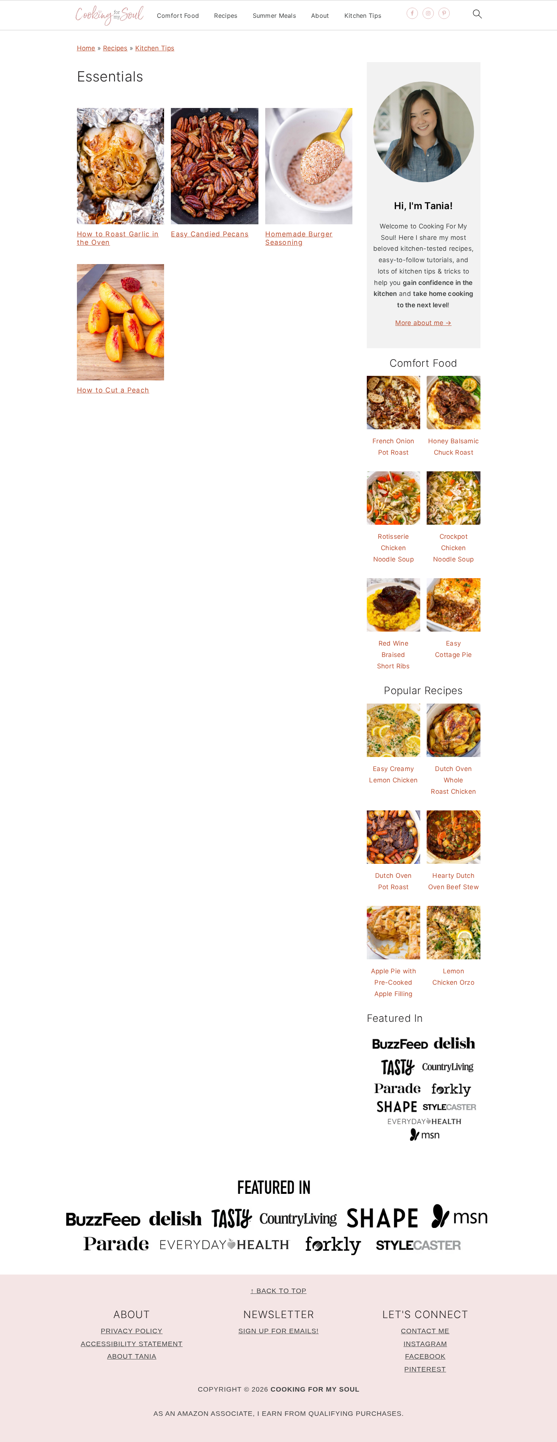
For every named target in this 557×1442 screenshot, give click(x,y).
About (320, 15)
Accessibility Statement (132, 1344)
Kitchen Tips (363, 15)
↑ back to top (278, 1291)
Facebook (425, 1356)
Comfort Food (178, 15)
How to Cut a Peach (113, 390)
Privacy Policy (132, 1331)
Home (86, 48)
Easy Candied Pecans (210, 234)
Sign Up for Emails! (278, 1331)
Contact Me (425, 1331)
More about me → (423, 323)
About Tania (131, 1356)
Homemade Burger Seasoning (299, 238)
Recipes (225, 15)
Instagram (425, 1344)
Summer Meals (274, 15)
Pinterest (425, 1369)
